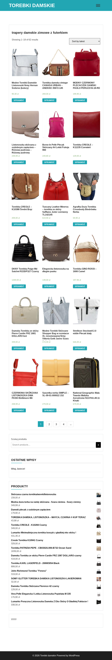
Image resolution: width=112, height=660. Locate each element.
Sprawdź (19, 100)
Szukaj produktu (19, 439)
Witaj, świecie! (18, 469)
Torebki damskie (32, 5)
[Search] (98, 445)
